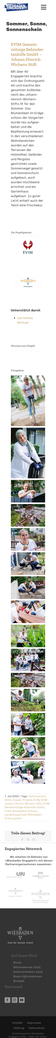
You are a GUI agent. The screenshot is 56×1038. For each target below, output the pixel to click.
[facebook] (7, 1000)
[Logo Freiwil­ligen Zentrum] (40, 869)
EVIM (36, 800)
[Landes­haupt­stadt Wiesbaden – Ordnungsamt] (28, 277)
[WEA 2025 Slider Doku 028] (16, 5)
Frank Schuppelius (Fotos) (21, 811)
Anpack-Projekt (22, 800)
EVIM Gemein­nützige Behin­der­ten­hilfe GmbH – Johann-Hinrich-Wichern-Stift (27, 54)
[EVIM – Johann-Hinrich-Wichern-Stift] (28, 242)
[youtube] (22, 1000)
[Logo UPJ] (15, 869)
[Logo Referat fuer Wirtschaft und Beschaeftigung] (40, 889)
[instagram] (14, 1000)
